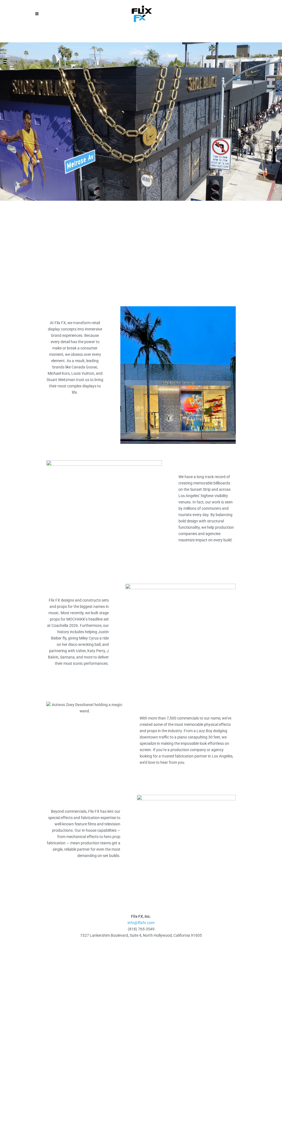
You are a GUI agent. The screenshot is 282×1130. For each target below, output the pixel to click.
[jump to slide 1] (5, 59)
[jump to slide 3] (4, 63)
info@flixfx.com (141, 922)
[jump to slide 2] (4, 61)
